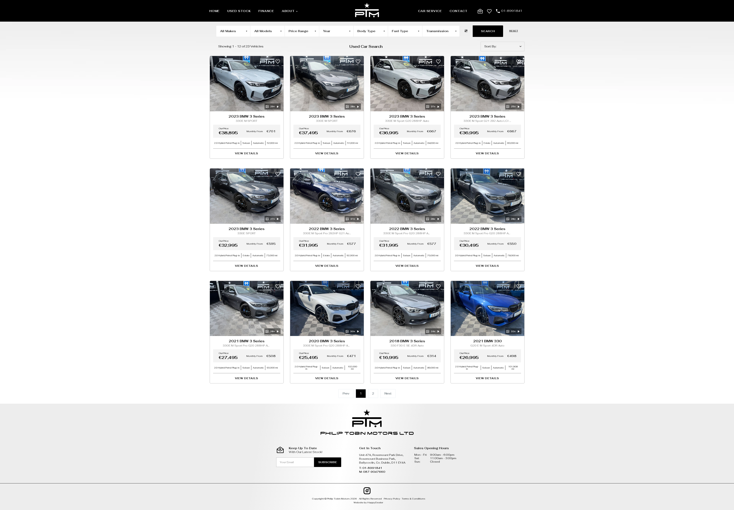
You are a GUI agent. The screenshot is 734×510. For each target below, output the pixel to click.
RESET (513, 30)
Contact (459, 11)
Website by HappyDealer (368, 502)
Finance (266, 11)
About (288, 11)
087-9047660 (374, 471)
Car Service (430, 11)
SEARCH (488, 31)
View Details (246, 153)
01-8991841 (511, 11)
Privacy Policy (392, 498)
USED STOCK (239, 11)
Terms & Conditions (413, 498)
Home (214, 11)
